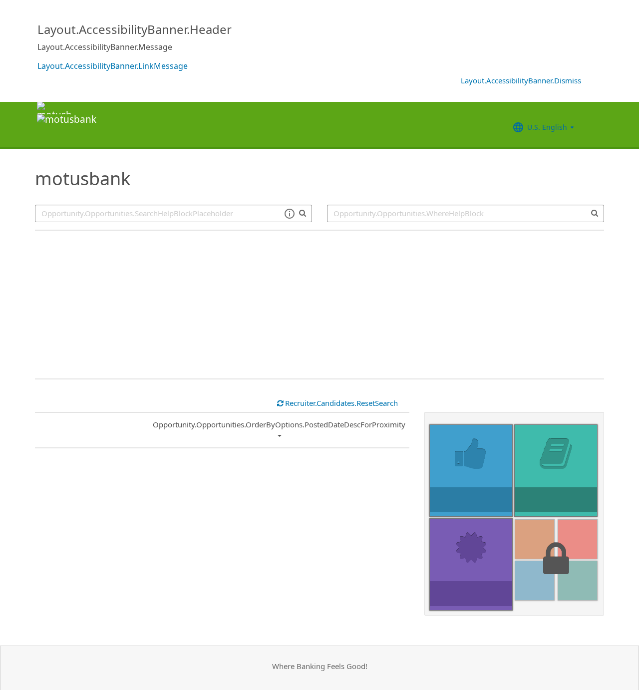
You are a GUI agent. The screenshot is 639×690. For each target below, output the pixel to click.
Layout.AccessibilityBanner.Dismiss (521, 80)
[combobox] (465, 213)
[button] (289, 214)
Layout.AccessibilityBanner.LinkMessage (112, 65)
